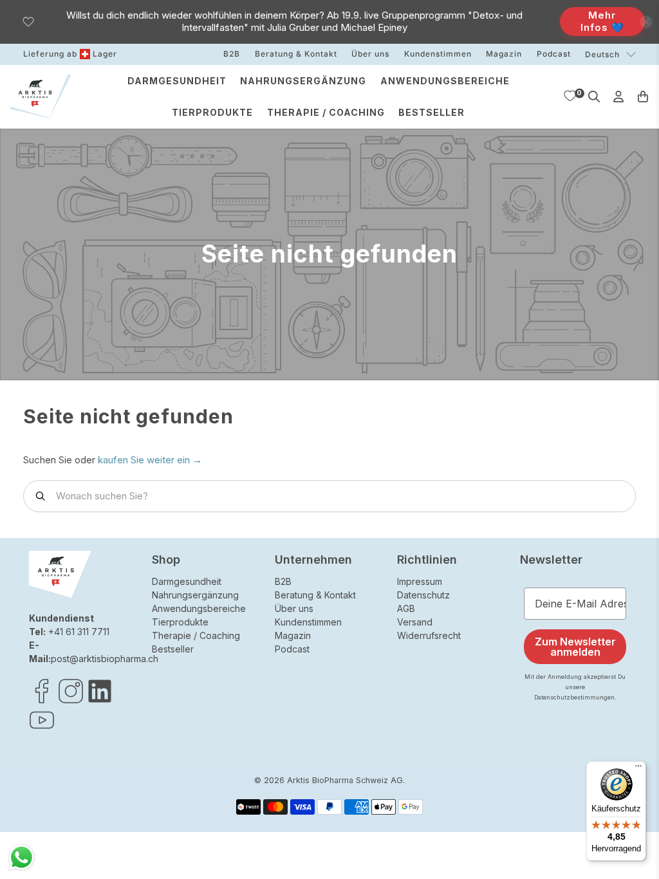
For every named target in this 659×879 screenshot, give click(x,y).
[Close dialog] (564, 270)
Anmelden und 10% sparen (413, 568)
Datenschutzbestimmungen (478, 598)
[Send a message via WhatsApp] (21, 857)
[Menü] (638, 769)
